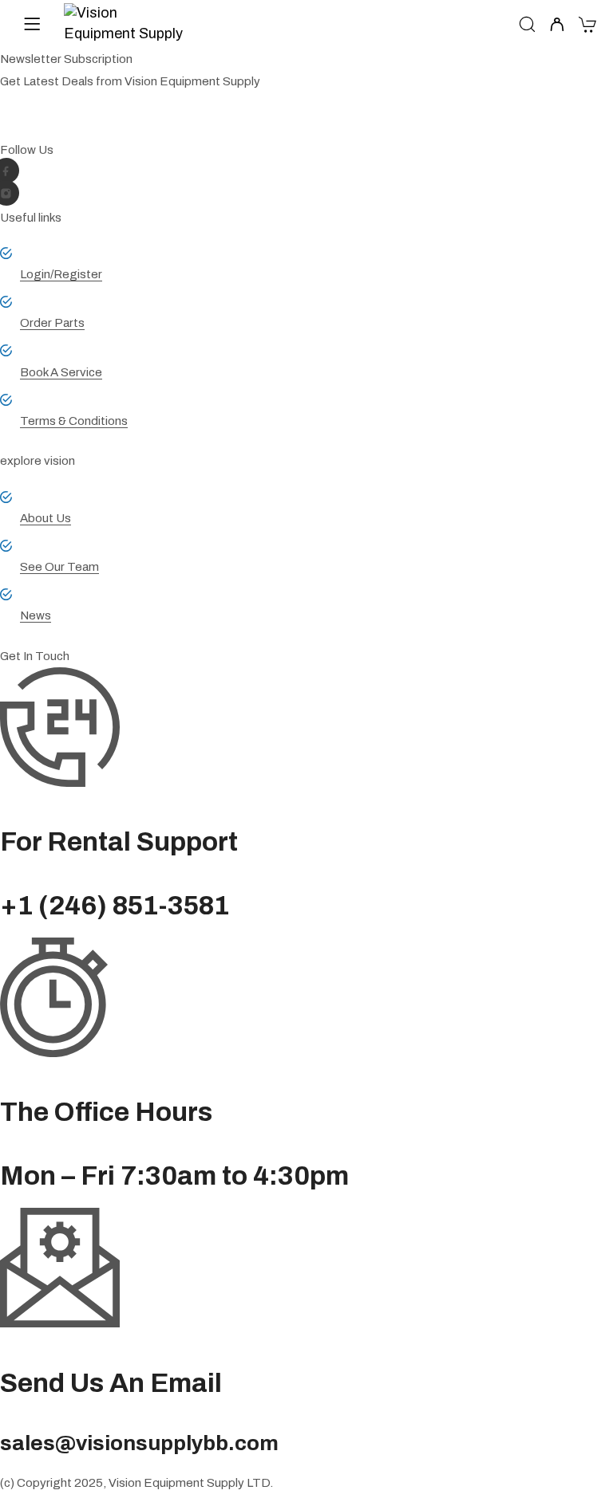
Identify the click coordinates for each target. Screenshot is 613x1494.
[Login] (556, 26)
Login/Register (61, 274)
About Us (45, 518)
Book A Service (61, 372)
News (35, 615)
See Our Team (59, 566)
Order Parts (52, 322)
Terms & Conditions (74, 421)
